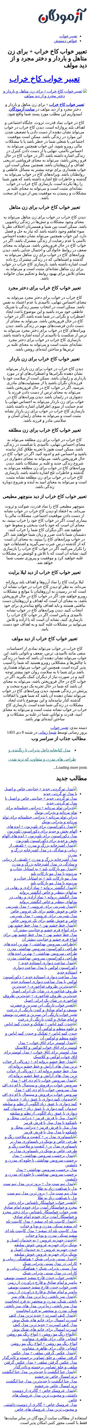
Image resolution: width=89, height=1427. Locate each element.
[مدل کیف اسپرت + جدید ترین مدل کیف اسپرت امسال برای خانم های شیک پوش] (39, 1320)
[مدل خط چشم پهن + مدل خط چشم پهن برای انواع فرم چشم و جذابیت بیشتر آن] (39, 930)
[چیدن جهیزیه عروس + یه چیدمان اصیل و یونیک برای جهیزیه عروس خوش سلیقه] (39, 1245)
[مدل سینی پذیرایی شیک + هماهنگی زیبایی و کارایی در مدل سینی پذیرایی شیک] (39, 1264)
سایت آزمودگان (22, 109)
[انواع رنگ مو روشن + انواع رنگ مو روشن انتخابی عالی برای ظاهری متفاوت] (39, 1339)
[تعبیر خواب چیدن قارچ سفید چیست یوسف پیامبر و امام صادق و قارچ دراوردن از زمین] (39, 1282)
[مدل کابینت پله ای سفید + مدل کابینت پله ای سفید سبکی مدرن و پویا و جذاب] (39, 1226)
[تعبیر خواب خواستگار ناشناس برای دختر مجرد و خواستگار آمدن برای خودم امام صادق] (39, 1207)
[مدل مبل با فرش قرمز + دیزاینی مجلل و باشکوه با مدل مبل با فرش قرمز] (39, 1123)
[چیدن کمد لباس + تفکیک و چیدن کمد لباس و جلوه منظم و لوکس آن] (39, 1029)
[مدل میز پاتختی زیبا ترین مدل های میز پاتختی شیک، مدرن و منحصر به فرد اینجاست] (39, 1301)
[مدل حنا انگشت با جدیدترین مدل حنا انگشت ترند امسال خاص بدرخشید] (39, 1376)
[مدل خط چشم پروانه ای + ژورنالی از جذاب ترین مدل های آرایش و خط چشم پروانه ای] (39, 1066)
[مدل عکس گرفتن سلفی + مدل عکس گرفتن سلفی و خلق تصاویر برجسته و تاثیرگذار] (39, 1358)
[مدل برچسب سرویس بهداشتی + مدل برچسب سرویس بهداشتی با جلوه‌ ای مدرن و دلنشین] (39, 1165)
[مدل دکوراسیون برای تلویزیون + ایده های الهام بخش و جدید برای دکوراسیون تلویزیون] (39, 831)
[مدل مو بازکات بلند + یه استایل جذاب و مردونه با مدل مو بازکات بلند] (39, 873)
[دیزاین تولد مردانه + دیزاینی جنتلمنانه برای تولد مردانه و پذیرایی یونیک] (39, 812)
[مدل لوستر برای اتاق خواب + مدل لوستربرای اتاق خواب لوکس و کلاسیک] (39, 1047)
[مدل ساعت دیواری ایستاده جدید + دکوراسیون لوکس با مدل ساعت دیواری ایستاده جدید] (39, 972)
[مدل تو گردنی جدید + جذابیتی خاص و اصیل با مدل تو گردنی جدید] (39, 794)
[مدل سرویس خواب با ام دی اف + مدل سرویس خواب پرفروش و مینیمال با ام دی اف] (39, 1085)
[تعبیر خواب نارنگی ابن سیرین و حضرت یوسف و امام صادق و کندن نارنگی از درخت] (39, 1010)
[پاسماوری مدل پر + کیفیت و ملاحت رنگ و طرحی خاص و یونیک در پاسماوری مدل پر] (39, 1141)
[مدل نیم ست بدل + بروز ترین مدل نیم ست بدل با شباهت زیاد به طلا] (39, 1188)
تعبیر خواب (68, 36)
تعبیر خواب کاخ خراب (44, 78)
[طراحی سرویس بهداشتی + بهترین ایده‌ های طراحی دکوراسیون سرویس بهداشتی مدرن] (39, 949)
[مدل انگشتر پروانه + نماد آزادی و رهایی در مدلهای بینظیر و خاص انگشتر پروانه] (39, 892)
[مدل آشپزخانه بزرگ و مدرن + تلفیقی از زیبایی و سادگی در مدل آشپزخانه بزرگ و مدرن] (39, 855)
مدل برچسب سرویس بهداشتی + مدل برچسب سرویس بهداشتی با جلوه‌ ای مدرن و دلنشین (41, 1174)
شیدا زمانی (47, 732)
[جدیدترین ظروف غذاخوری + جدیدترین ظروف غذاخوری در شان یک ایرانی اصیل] (39, 991)
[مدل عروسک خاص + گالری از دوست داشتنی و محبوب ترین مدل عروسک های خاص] (39, 1400)
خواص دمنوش (65, 41)
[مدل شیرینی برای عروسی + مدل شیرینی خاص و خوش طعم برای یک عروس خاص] (39, 911)
